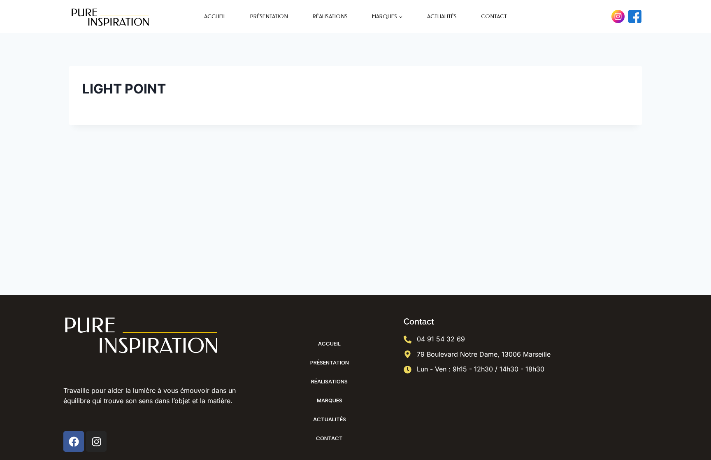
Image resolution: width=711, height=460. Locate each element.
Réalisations (330, 16)
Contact (494, 16)
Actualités (442, 16)
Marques (329, 400)
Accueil (215, 16)
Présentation (269, 16)
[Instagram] (618, 16)
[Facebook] (635, 16)
